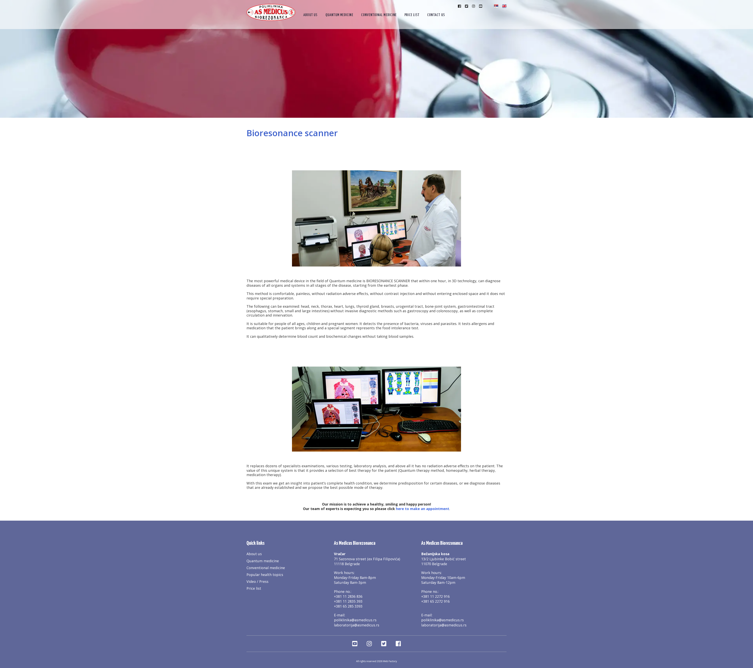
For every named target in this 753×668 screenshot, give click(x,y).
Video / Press (257, 581)
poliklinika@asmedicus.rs (355, 620)
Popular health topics (264, 574)
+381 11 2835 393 (348, 601)
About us (310, 15)
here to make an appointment (422, 508)
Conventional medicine (379, 15)
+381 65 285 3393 (348, 606)
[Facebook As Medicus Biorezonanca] (459, 6)
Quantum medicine (339, 15)
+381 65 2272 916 (435, 601)
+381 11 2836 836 (348, 596)
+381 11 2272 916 (435, 596)
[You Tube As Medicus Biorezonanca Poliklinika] (480, 6)
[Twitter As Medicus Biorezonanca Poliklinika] (466, 6)
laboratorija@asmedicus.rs (356, 625)
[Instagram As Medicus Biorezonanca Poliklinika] (473, 6)
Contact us (436, 15)
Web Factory (390, 661)
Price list (412, 15)
